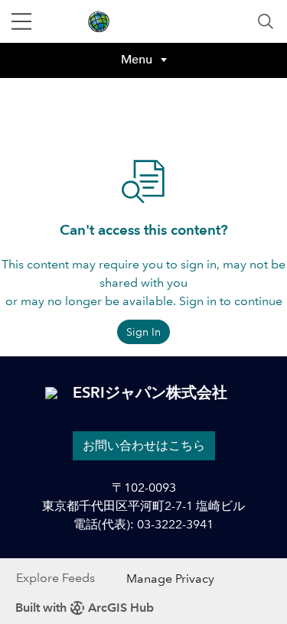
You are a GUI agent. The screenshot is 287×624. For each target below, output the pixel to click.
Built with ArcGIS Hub (84, 607)
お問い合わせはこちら (144, 445)
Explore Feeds (55, 577)
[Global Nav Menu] (21, 21)
